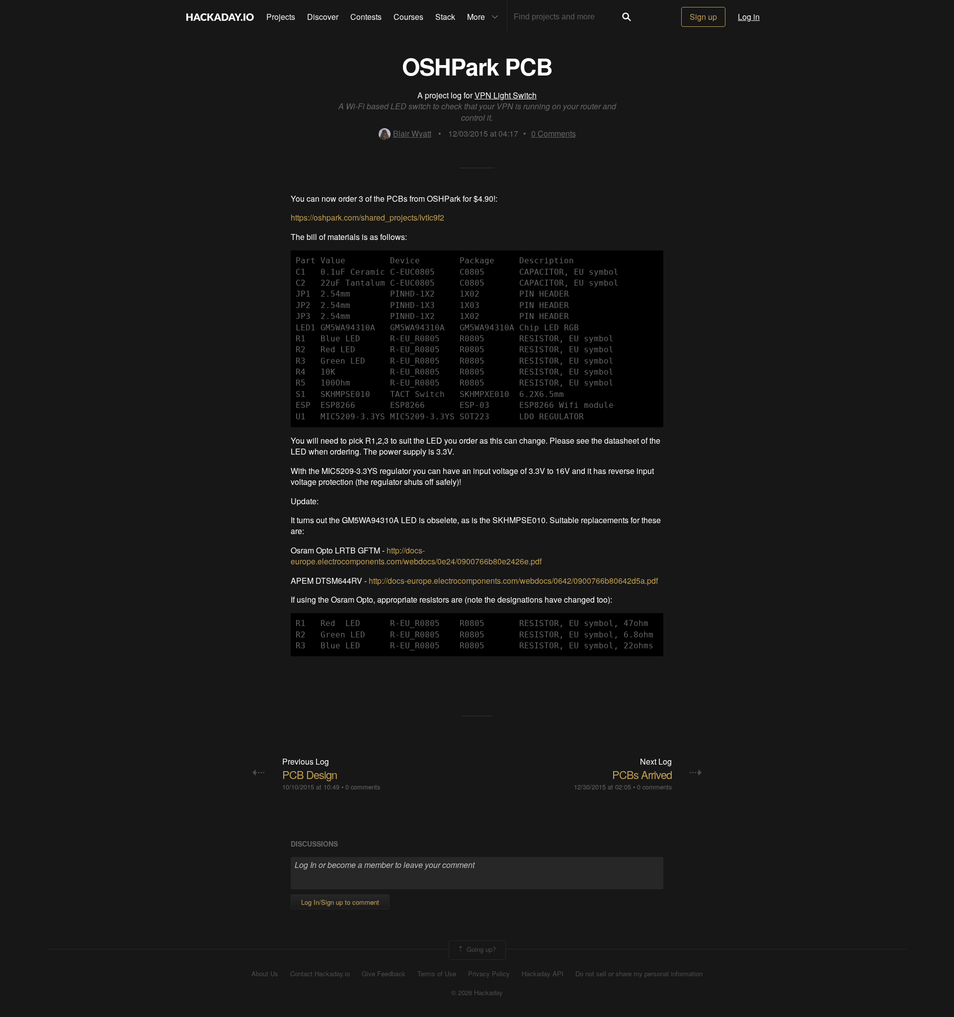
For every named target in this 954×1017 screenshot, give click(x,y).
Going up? (480, 949)
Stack (445, 16)
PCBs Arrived (642, 774)
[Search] (626, 17)
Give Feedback (383, 973)
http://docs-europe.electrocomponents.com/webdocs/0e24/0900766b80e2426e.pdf (416, 556)
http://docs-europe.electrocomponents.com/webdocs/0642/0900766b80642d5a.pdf (513, 580)
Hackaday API (542, 973)
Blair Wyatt (412, 133)
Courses (408, 16)
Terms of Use (436, 973)
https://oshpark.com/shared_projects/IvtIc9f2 (367, 217)
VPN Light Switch (506, 95)
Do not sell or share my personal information (639, 973)
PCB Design (309, 774)
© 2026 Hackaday (477, 992)
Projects (280, 16)
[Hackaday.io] (220, 17)
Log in (749, 16)
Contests (366, 16)
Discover (322, 16)
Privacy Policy (489, 973)
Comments (553, 133)
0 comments (362, 786)
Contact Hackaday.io (320, 973)
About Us (264, 973)
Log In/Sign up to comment (340, 902)
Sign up (703, 16)
